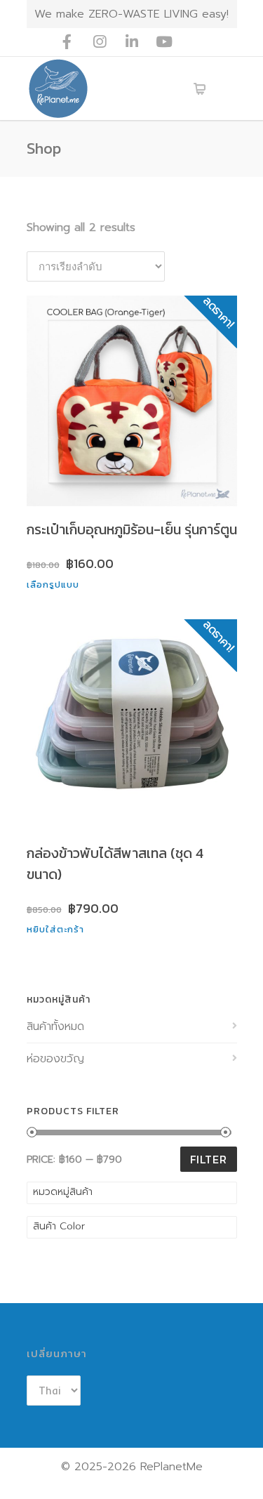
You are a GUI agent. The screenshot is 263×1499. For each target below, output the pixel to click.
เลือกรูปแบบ (53, 584)
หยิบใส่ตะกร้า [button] (55, 929)
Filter (208, 1159)
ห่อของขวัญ (55, 1058)
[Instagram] (100, 42)
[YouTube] (164, 42)
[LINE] (196, 42)
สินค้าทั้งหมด (55, 1026)
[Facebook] (67, 42)
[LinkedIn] (132, 42)
